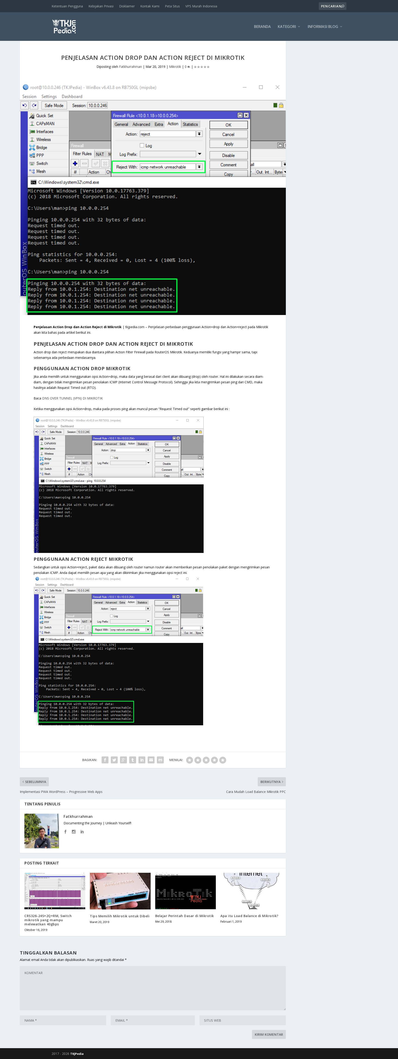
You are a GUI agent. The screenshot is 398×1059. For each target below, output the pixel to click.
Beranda (262, 27)
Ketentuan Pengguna (67, 6)
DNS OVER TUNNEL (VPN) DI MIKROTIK (72, 398)
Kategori (287, 27)
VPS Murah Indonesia (201, 6)
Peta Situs (172, 6)
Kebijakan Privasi (101, 6)
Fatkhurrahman (130, 66)
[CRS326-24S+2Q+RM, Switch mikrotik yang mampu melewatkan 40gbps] (54, 891)
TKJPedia (77, 1054)
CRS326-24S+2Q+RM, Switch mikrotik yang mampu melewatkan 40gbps (48, 920)
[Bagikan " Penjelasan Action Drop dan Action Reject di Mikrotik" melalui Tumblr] (132, 760)
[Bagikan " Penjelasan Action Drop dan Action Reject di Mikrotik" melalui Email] (151, 760)
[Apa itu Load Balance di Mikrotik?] (250, 891)
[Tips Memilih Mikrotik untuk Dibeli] (120, 891)
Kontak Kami (149, 6)
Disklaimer (127, 6)
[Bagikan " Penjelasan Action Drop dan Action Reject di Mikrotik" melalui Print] (160, 760)
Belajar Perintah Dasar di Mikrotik (184, 916)
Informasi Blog (323, 27)
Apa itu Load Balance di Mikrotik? (249, 916)
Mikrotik (175, 66)
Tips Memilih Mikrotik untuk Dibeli (119, 916)
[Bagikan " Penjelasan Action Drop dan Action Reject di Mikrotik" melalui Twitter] (114, 760)
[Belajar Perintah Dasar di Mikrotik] (185, 891)
